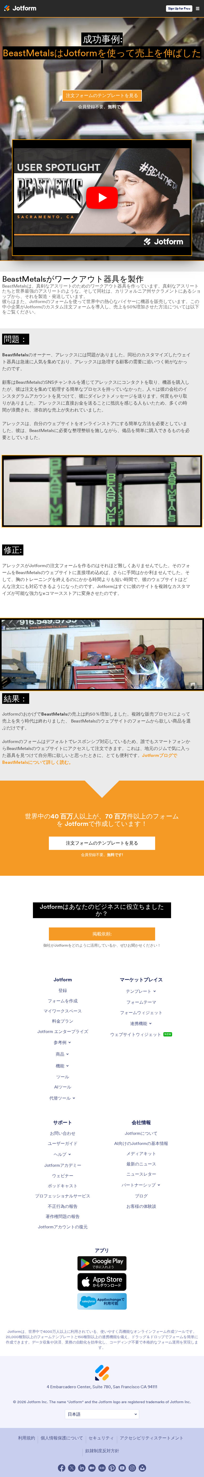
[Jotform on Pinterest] (112, 1468)
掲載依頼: (102, 934)
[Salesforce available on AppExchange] (102, 1301)
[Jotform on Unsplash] (142, 1468)
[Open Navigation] (197, 8)
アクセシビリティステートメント (152, 1437)
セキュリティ (101, 1437)
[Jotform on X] (71, 1468)
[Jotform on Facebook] (61, 1468)
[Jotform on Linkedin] (82, 1468)
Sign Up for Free (179, 8)
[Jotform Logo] (20, 9)
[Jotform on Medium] (92, 1468)
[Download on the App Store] (102, 1282)
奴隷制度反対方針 (102, 1450)
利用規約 (26, 1437)
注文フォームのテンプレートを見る (102, 95)
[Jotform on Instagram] (132, 1468)
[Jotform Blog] (102, 1468)
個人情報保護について (62, 1437)
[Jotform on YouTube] (122, 1468)
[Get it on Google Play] (102, 1263)
